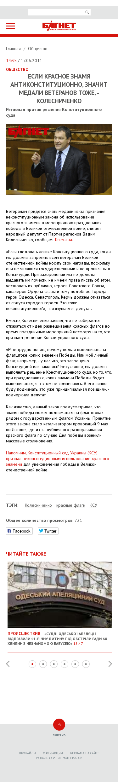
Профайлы (27, 753)
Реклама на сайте (84, 753)
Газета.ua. (64, 239)
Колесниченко (38, 505)
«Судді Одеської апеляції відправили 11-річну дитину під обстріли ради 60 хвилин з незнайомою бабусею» (57, 638)
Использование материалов (59, 758)
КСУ (93, 505)
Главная (14, 48)
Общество (38, 48)
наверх (59, 734)
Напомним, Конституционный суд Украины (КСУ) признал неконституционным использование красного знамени (57, 458)
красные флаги (70, 505)
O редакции (53, 753)
